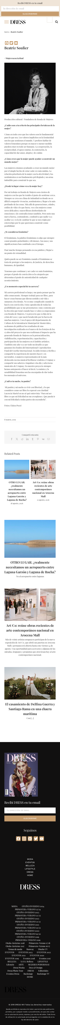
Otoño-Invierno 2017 (15, 946)
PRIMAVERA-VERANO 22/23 (28, 915)
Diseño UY (42, 949)
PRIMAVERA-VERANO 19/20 (28, 933)
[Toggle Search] (56, 21)
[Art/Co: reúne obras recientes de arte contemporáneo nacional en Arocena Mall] (43, 461)
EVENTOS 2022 (44, 952)
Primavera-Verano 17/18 (39, 943)
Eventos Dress (12, 973)
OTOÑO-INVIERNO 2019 (28, 937)
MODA (30, 859)
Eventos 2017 (45, 958)
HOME (30, 875)
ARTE (21, 964)
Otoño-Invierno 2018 (15, 943)
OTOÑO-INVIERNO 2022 (28, 918)
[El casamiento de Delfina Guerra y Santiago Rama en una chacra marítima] (30, 683)
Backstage (28, 973)
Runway (30, 949)
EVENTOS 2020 (37, 955)
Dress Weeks (19, 967)
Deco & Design (35, 967)
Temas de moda (15, 949)
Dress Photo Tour (15, 970)
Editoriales (43, 970)
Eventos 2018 (29, 958)
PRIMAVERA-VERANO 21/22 (28, 921)
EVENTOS (30, 862)
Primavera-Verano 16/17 (39, 946)
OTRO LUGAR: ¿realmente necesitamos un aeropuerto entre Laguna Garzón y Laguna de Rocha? (30, 567)
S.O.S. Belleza (27, 961)
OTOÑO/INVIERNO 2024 (33, 906)
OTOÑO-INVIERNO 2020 (27, 930)
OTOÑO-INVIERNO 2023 (28, 912)
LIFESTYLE (30, 869)
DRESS (30, 872)
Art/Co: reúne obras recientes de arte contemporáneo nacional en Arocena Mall (43, 489)
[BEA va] (30, 64)
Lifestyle (10, 964)
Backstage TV (43, 973)
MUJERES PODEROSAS (38, 964)
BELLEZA (30, 865)
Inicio (6, 32)
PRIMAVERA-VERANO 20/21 (28, 927)
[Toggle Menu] (6, 22)
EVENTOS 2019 (12, 958)
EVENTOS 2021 (18, 955)
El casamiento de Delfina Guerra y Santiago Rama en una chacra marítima (30, 709)
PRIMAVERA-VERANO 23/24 (28, 909)
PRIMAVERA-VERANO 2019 (27, 940)
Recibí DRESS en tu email (30, 3)
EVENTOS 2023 (25, 952)
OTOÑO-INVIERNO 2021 (28, 924)
